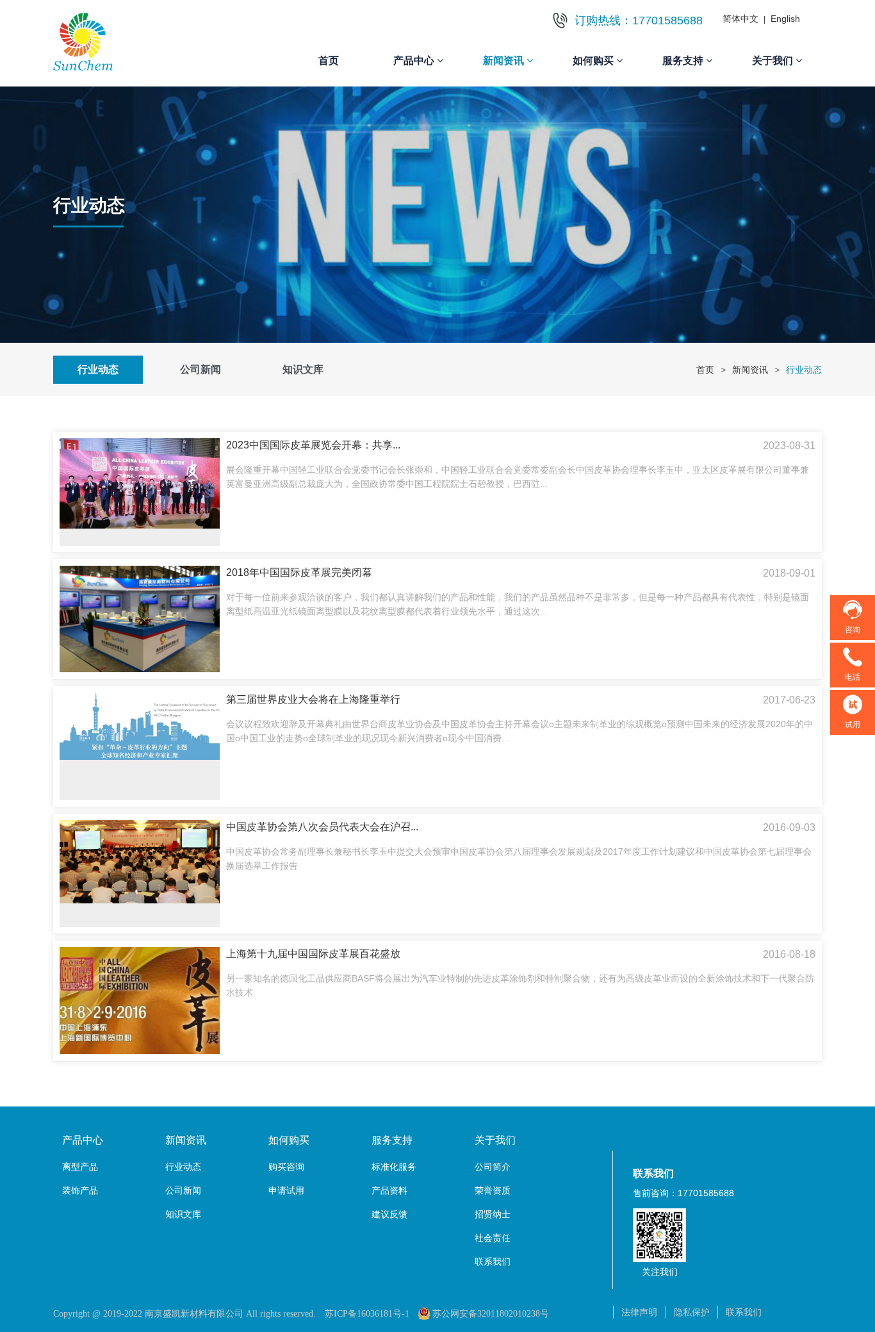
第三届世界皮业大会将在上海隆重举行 (313, 699)
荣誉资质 (493, 1190)
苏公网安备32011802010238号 (490, 1314)
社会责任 (493, 1238)
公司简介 (493, 1167)
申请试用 (286, 1190)
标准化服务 (394, 1167)
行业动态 (98, 369)
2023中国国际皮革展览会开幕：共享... (313, 445)
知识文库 (302, 369)
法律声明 (639, 1312)
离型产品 (80, 1167)
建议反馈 (389, 1214)
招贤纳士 (493, 1214)
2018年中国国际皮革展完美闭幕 (299, 572)
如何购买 (288, 1140)
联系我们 (493, 1261)
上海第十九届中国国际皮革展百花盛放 (313, 953)
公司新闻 (200, 369)
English (785, 18)
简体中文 (740, 18)
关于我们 (495, 1140)
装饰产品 (80, 1190)
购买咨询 (286, 1167)
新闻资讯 (750, 370)
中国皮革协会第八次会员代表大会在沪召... (322, 826)
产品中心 (82, 1140)
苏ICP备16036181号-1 (367, 1314)
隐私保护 (692, 1312)
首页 (328, 60)
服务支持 (392, 1140)
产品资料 (389, 1190)
